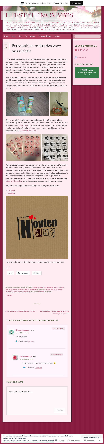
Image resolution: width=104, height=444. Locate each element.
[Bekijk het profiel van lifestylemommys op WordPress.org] (87, 50)
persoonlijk (9, 289)
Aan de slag (76, 3)
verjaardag (33, 289)
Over (6, 36)
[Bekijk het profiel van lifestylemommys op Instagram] (81, 50)
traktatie (20, 289)
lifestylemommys (26, 356)
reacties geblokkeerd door (87, 73)
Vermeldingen (30, 36)
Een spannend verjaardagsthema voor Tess (20, 311)
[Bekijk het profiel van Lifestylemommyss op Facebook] (76, 50)
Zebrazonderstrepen (23, 330)
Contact (57, 36)
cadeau (35, 287)
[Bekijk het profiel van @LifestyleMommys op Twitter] (78, 50)
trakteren (26, 289)
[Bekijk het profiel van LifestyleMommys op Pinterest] (84, 50)
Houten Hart (22, 125)
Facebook (11, 190)
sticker (60, 289)
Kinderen (56, 287)
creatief (40, 287)
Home (13, 36)
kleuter (62, 287)
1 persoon (30, 341)
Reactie (59, 410)
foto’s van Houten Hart (14, 181)
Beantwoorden (58, 328)
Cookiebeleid (53, 440)
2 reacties (9, 295)
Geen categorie (48, 287)
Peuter (15, 289)
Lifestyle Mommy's (39, 15)
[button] (27, 103)
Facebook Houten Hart (28, 131)
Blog (20, 36)
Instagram (11, 193)
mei (6, 45)
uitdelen (20, 291)
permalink (41, 291)
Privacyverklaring (44, 36)
